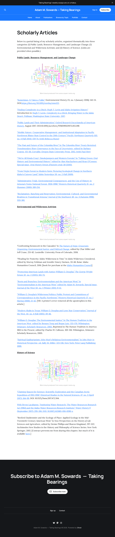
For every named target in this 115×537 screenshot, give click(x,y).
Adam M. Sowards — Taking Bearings (57, 10)
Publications (48, 17)
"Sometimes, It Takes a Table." (31, 100)
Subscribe (105, 10)
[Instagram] (61, 523)
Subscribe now (59, 491)
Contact (84, 17)
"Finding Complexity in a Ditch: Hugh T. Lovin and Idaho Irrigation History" (52, 109)
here (28, 433)
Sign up (53, 511)
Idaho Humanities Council (79, 265)
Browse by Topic (62, 17)
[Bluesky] (54, 523)
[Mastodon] (57, 523)
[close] (112, 2)
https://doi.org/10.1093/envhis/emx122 (40, 103)
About (37, 17)
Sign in (94, 10)
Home (30, 17)
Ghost (79, 528)
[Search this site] (5, 10)
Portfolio (75, 17)
